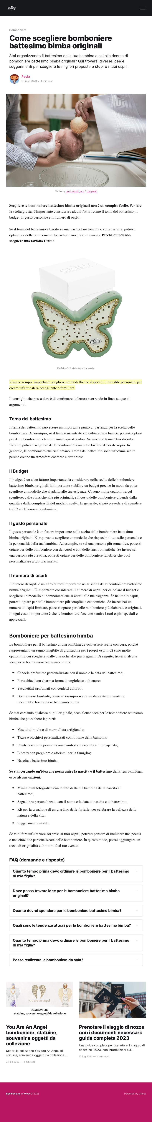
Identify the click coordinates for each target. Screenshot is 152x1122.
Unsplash (92, 191)
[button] (143, 8)
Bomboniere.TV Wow (18, 1093)
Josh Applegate (75, 191)
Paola (26, 76)
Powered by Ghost (135, 1093)
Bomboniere (17, 30)
